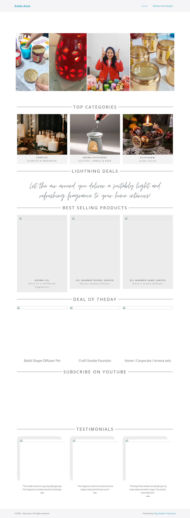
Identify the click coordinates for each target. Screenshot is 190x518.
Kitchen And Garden (163, 6)
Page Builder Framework (165, 513)
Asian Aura (22, 6)
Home (144, 6)
